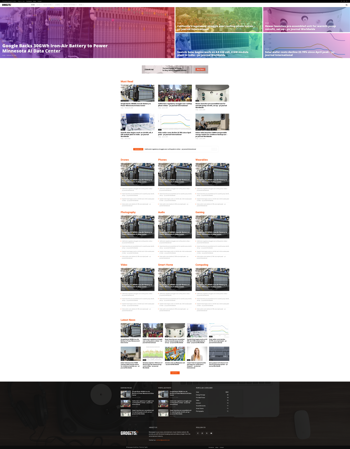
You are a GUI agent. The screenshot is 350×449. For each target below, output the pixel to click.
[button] (346, 5)
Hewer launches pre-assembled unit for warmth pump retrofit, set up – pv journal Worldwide (211, 105)
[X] (347, 1)
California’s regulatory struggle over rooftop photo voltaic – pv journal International (175, 105)
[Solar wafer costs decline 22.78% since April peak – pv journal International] (175, 122)
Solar (179, 23)
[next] (215, 149)
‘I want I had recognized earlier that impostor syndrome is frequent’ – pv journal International (196, 365)
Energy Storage (7, 41)
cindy (122, 107)
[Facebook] (341, 1)
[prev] (213, 149)
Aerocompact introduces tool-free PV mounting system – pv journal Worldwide (218, 364)
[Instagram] (344, 1)
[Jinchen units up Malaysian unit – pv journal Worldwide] (175, 354)
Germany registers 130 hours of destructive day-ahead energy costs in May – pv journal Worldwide (152, 365)
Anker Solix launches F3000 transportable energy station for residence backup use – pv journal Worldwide (211, 134)
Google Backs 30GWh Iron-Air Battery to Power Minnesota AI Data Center (136, 105)
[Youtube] (211, 433)
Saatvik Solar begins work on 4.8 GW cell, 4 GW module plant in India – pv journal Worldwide (137, 134)
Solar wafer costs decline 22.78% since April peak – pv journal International (174, 134)
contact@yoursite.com (163, 440)
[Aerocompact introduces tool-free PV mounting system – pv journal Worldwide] (219, 354)
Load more (174, 373)
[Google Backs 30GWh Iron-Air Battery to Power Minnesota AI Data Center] (87, 32)
